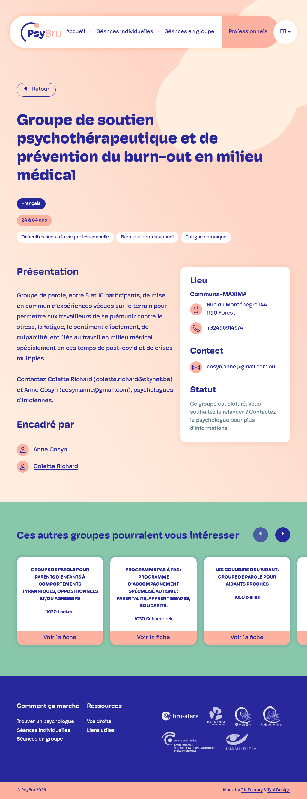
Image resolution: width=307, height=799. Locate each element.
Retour (40, 89)
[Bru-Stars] (180, 716)
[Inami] (240, 742)
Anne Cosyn (50, 450)
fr (283, 31)
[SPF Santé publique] (188, 742)
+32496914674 (225, 328)
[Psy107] (244, 716)
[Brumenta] (216, 716)
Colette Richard (56, 467)
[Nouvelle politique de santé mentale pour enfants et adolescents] (272, 716)
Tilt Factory (252, 790)
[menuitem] (76, 32)
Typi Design (278, 790)
